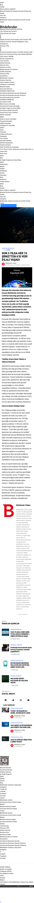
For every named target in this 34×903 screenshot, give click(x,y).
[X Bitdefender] (13, 700)
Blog (1, 5)
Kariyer (2, 780)
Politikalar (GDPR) (6, 871)
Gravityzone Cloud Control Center (10, 802)
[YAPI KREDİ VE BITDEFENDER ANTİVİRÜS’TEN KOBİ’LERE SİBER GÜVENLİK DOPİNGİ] (5, 728)
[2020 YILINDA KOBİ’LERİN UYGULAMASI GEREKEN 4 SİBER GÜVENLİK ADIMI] (5, 634)
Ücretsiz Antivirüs (5, 772)
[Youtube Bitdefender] (28, 700)
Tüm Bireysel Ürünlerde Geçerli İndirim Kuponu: (14, 886)
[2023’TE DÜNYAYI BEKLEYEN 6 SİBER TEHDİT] (5, 742)
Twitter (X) (3, 789)
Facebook (3, 793)
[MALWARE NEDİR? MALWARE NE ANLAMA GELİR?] (5, 680)
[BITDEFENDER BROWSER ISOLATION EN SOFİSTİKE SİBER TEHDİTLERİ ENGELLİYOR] (5, 665)
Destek (2, 7)
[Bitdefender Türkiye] (8, 510)
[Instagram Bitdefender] (21, 700)
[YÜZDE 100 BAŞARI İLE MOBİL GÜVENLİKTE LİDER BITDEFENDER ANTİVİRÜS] (5, 714)
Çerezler (2, 878)
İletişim (2, 804)
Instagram (3, 787)
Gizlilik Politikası (5, 867)
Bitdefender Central (6, 800)
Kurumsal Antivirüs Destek (8, 809)
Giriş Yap (3, 15)
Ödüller (2, 778)
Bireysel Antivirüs (5, 29)
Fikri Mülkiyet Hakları (6, 873)
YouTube (3, 796)
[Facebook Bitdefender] (6, 700)
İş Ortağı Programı (6, 774)
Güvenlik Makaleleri (8, 248)
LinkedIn (2, 791)
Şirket (2, 2)
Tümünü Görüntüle (22, 614)
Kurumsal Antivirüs (6, 89)
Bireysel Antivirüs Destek (8, 806)
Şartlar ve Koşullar (6, 869)
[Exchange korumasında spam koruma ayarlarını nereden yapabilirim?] (5, 649)
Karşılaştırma (9, 58)
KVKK (2, 875)
